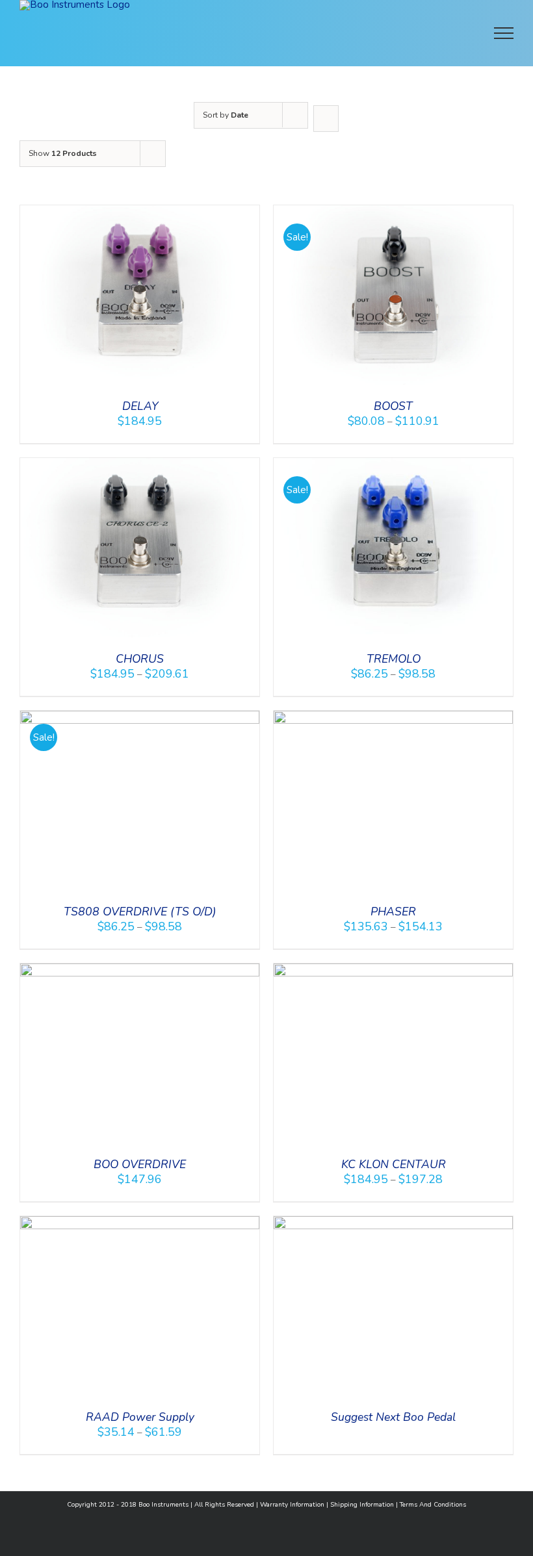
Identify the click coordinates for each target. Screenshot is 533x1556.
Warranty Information (292, 1504)
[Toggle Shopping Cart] (418, 33)
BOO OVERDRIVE (140, 1164)
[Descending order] (326, 118)
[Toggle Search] (459, 32)
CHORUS (140, 659)
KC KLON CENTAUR (393, 1164)
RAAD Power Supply (140, 1417)
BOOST (393, 406)
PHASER (393, 911)
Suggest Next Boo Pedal (393, 1417)
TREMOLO (394, 659)
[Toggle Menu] (504, 33)
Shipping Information (362, 1504)
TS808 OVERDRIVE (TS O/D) (140, 911)
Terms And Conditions (433, 1504)
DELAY (140, 406)
